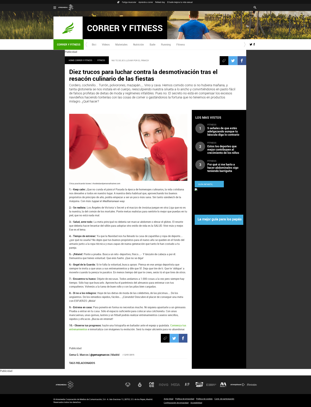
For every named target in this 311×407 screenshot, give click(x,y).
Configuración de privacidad (176, 402)
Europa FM (211, 384)
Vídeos (106, 44)
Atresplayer (237, 384)
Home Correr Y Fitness (80, 60)
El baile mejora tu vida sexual (180, 2)
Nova (163, 384)
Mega (175, 384)
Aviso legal (168, 398)
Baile (152, 44)
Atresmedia (64, 385)
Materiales (121, 44)
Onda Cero (199, 384)
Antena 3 (128, 384)
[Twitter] (233, 60)
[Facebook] (241, 60)
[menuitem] (94, 44)
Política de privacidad (184, 398)
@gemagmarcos (99, 354)
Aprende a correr (145, 2)
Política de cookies (204, 398)
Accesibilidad (196, 402)
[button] (86, 44)
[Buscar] (255, 7)
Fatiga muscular (129, 2)
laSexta (140, 384)
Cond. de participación (224, 398)
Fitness (180, 44)
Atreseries (187, 384)
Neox (151, 384)
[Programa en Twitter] (251, 44)
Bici (94, 44)
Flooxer (252, 384)
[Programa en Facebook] (254, 44)
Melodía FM (223, 384)
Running (166, 44)
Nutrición (138, 44)
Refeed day (160, 2)
